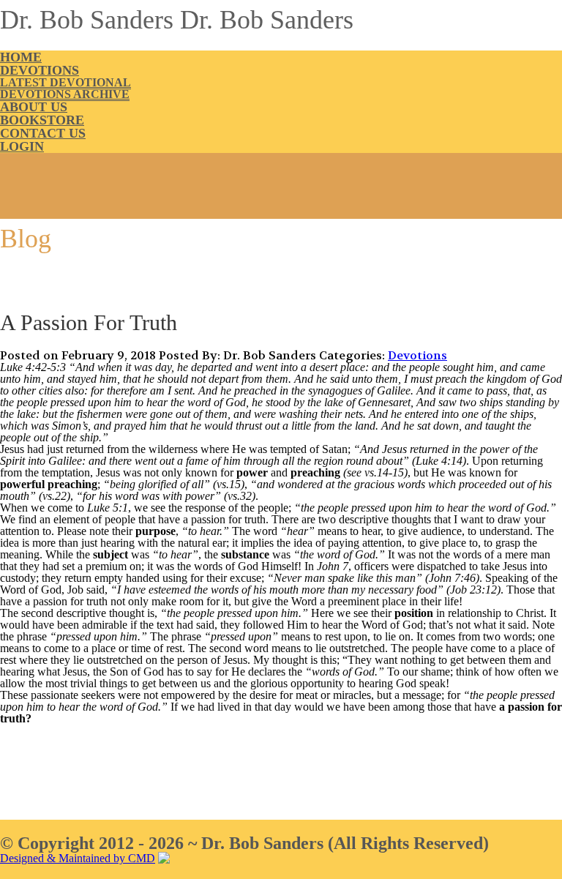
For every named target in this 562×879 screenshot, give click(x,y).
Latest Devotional (65, 82)
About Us (33, 107)
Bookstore (42, 120)
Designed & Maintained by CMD (77, 858)
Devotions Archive (65, 94)
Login (22, 146)
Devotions (39, 70)
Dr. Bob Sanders (86, 19)
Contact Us (43, 133)
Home (21, 57)
